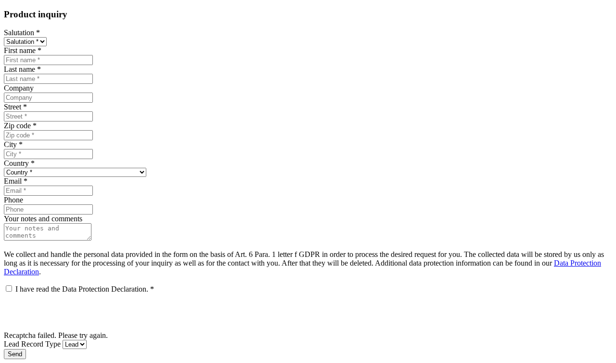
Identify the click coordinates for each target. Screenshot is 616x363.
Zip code (20, 125)
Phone (13, 200)
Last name (22, 69)
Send (15, 354)
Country (19, 163)
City (13, 144)
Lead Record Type (32, 344)
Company (19, 88)
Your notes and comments (43, 219)
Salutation (22, 32)
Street (15, 107)
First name (22, 50)
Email (15, 181)
